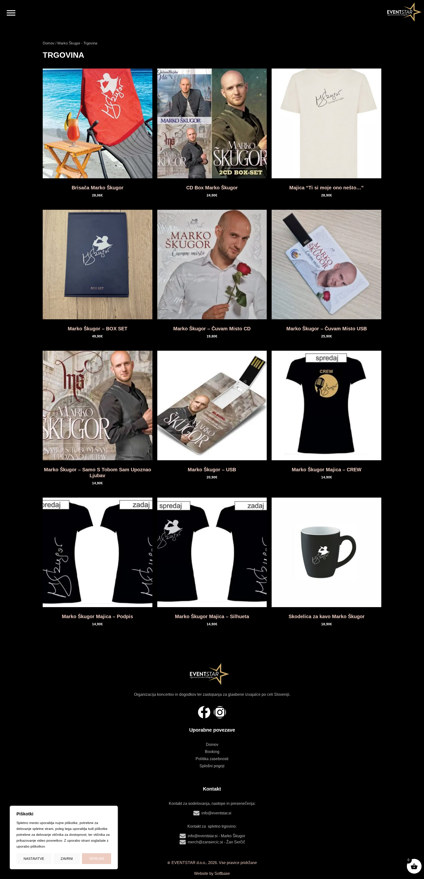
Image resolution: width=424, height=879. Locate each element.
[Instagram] (220, 712)
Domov (48, 43)
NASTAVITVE (34, 859)
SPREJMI (96, 859)
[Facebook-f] (204, 712)
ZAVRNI (67, 859)
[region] (64, 837)
